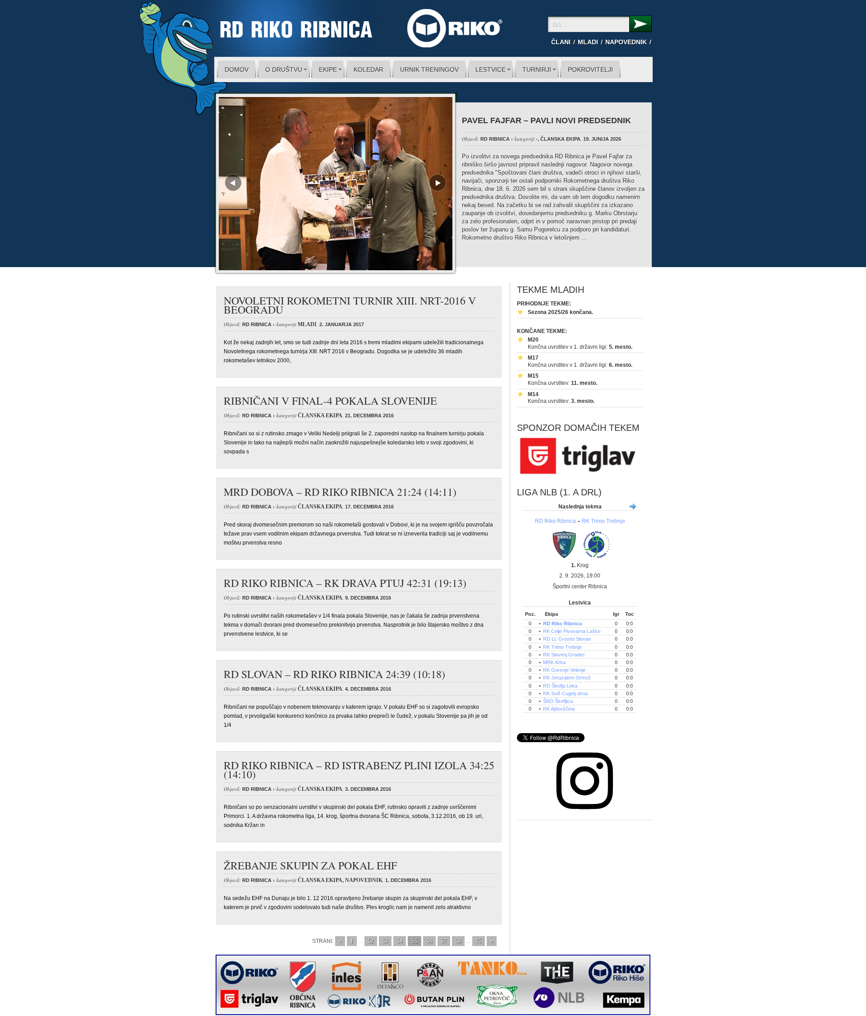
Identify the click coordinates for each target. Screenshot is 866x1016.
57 (444, 941)
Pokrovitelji (590, 69)
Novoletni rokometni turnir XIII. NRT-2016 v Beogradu (350, 305)
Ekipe (328, 69)
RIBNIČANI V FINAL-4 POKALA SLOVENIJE (330, 400)
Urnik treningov (429, 69)
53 (385, 941)
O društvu (283, 69)
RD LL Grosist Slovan (567, 639)
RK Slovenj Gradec (564, 654)
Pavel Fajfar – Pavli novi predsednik (546, 120)
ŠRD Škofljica (558, 701)
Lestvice (490, 69)
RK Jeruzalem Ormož (567, 677)
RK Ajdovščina (559, 708)
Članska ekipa (560, 139)
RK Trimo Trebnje (603, 521)
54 (399, 941)
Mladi (588, 42)
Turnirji (536, 69)
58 (458, 941)
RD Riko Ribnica (555, 521)
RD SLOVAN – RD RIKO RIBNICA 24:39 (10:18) (334, 674)
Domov (237, 69)
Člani (561, 42)
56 (429, 941)
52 (370, 941)
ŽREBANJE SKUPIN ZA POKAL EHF (310, 865)
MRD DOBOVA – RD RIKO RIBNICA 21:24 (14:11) (340, 492)
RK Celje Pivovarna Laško (571, 631)
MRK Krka (554, 662)
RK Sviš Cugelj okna (565, 693)
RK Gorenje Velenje (564, 670)
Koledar (368, 69)
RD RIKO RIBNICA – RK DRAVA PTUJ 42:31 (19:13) (345, 583)
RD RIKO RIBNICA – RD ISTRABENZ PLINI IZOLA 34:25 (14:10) (359, 769)
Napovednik (626, 42)
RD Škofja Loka (560, 685)
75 (478, 941)
